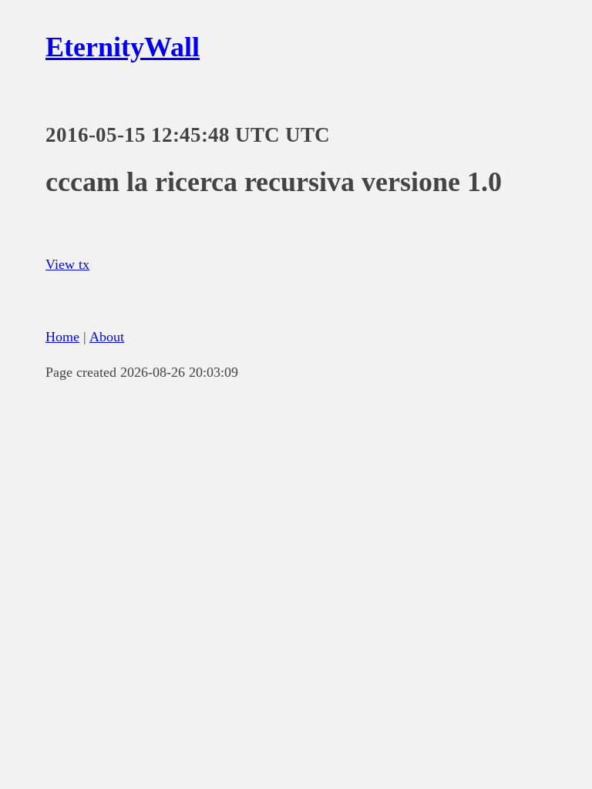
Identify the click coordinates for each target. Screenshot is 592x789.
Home (62, 336)
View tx (67, 264)
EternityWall (122, 47)
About (106, 336)
